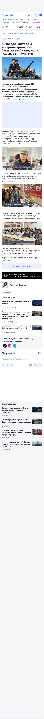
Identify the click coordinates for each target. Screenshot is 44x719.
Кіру (40, 353)
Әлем (10, 19)
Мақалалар (36, 19)
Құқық (28, 19)
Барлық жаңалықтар (15, 34)
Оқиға (22, 19)
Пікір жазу (37, 365)
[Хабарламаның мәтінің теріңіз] (22, 359)
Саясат (4, 19)
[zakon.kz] (7, 15)
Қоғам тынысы (30, 34)
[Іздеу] (36, 15)
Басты (4, 34)
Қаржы (15, 19)
